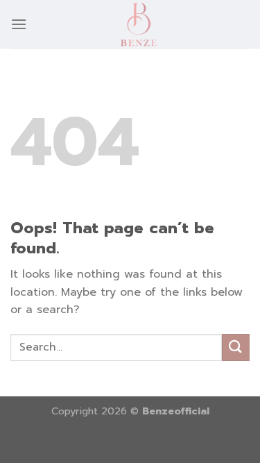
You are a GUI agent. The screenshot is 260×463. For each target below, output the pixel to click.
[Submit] (236, 347)
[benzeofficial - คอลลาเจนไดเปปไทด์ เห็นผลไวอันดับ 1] (138, 24)
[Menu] (18, 24)
